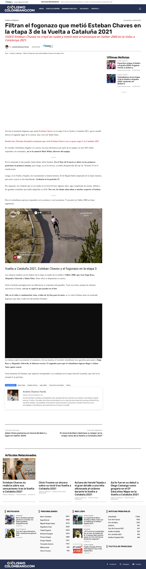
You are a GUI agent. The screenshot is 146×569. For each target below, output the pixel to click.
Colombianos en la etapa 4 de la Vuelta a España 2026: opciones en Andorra (128, 80)
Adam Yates (21, 385)
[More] (42, 417)
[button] (140, 8)
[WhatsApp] (37, 417)
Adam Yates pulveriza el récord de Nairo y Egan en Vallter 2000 (26, 434)
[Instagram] (120, 564)
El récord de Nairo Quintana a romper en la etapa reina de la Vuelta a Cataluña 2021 (81, 434)
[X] (26, 417)
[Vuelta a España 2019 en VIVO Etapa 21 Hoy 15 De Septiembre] (77, 548)
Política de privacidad (120, 546)
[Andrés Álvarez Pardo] (7, 47)
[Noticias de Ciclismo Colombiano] (19, 8)
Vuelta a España (122, 61)
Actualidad (19, 515)
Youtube (138, 564)
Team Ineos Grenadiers (56, 385)
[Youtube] (133, 564)
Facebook (113, 564)
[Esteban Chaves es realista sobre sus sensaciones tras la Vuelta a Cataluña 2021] (19, 469)
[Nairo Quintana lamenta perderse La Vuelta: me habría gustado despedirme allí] (9, 519)
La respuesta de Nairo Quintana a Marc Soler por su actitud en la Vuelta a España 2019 (93, 520)
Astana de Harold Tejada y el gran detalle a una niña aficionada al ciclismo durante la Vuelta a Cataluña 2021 (90, 488)
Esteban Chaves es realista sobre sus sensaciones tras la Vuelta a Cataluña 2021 (18, 487)
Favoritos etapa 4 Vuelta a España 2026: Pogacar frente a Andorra (128, 65)
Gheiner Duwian (21, 494)
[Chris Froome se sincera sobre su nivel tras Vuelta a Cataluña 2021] (55, 469)
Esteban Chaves (46, 131)
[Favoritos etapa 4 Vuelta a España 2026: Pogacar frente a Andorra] (111, 64)
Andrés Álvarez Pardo (20, 47)
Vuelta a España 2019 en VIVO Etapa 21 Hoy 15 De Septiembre (93, 549)
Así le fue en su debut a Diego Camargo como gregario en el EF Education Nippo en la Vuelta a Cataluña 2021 (125, 488)
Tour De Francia (21, 529)
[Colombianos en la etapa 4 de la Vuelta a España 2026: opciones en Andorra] (111, 78)
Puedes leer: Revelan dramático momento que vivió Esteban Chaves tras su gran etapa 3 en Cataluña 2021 (52, 141)
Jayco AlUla (43, 385)
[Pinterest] (32, 417)
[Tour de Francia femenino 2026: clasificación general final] (9, 533)
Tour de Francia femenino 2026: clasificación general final (26, 533)
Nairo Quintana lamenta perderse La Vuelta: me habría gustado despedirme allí (86, 2)
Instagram (126, 564)
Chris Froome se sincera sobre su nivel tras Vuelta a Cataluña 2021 (55, 485)
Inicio (6, 53)
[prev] (135, 1)
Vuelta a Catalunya (12, 20)
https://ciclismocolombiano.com (33, 395)
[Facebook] (21, 417)
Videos (68, 385)
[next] (139, 1)
